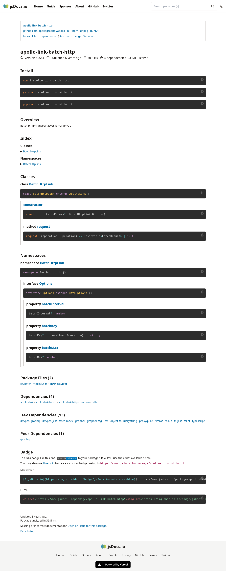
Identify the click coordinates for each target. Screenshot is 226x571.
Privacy (126, 555)
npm (75, 31)
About (79, 6)
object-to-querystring (123, 421)
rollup (168, 421)
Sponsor (65, 6)
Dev (61, 36)
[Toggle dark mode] (222, 6)
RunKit (94, 31)
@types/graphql (30, 421)
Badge (77, 36)
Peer (68, 36)
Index (26, 36)
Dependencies (48, 36)
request (43, 226)
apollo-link (26, 402)
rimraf (159, 421)
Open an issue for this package (87, 526)
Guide (51, 6)
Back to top (27, 531)
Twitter (108, 6)
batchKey (49, 326)
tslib (94, 402)
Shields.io (48, 463)
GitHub (93, 6)
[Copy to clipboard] (202, 79)
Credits (113, 555)
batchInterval (53, 304)
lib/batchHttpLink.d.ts (33, 384)
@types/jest (49, 421)
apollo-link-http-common (74, 402)
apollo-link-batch (45, 402)
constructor (33, 204)
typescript (198, 421)
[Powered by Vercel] (113, 564)
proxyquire (146, 421)
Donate (86, 555)
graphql (80, 421)
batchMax (50, 347)
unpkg (84, 31)
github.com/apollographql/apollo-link (46, 31)
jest (106, 421)
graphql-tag (94, 421)
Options (45, 283)
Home (38, 6)
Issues (153, 555)
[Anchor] (35, 70)
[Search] (212, 6)
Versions (88, 36)
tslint (187, 421)
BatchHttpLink (32, 151)
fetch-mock (66, 421)
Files (35, 36)
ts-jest (178, 421)
